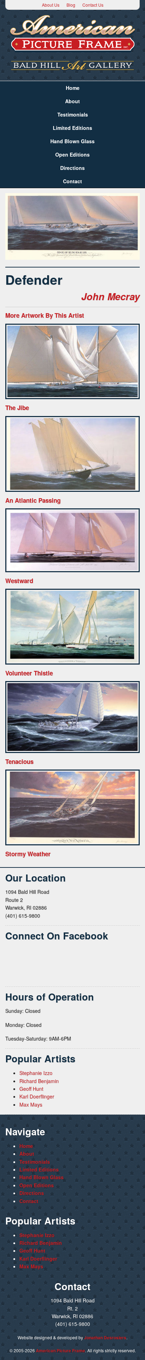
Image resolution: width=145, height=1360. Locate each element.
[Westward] (72, 540)
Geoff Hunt (31, 1088)
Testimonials (72, 114)
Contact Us (92, 5)
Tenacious (19, 761)
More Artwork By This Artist (44, 315)
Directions (72, 167)
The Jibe (17, 407)
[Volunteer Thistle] (72, 627)
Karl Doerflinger (36, 1096)
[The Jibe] (72, 362)
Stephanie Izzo (35, 1072)
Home (73, 87)
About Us (50, 5)
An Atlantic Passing (33, 500)
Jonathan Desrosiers (105, 1337)
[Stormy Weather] (72, 807)
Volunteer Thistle (29, 673)
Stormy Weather (28, 854)
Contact (72, 181)
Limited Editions (72, 127)
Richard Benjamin (39, 1080)
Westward (19, 580)
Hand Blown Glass (72, 141)
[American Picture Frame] (72, 33)
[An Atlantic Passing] (72, 454)
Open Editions (72, 154)
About (72, 101)
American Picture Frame (60, 1350)
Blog (71, 5)
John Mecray (110, 296)
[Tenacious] (72, 717)
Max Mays (30, 1104)
